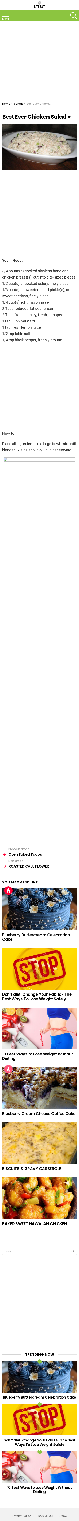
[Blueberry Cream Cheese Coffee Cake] (39, 1088)
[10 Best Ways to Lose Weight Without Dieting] (39, 1028)
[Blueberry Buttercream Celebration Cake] (39, 909)
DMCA (63, 1516)
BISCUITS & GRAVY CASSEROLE (31, 1169)
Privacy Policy (21, 1516)
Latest (39, 6)
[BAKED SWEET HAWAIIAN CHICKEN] (39, 1198)
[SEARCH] (73, 15)
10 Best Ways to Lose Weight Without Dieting (37, 1056)
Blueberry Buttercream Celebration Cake (36, 937)
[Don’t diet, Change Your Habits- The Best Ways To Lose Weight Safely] (39, 969)
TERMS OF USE (44, 1516)
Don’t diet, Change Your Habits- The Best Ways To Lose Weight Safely (36, 997)
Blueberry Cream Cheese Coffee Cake (38, 1114)
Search (72, 1252)
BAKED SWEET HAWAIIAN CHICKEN (34, 1224)
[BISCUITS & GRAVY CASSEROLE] (39, 1143)
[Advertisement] (39, 60)
